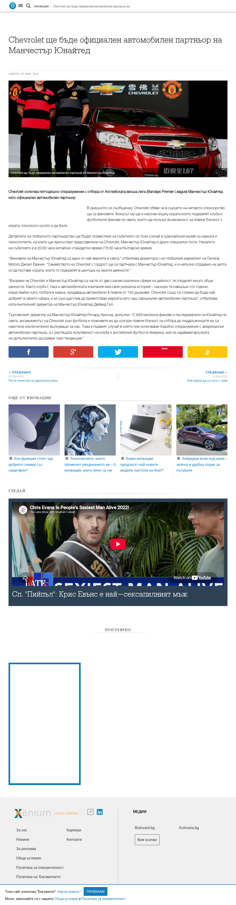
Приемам (96, 891)
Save (165, 348)
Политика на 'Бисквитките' (38, 877)
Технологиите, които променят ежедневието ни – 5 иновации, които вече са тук (90, 464)
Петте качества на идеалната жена (33, 380)
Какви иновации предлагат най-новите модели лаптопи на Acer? (142, 464)
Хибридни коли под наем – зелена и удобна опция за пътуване (201, 464)
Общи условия (66, 898)
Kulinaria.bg (189, 828)
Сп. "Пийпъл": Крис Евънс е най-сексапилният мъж (100, 594)
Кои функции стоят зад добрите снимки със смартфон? (31, 464)
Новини (22, 839)
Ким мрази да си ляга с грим (207, 380)
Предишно (20, 372)
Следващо (216, 372)
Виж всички (147, 840)
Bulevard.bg (145, 828)
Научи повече (68, 891)
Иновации (41, 6)
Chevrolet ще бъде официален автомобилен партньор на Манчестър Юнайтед (91, 7)
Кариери (74, 830)
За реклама (26, 849)
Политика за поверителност (104, 898)
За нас (21, 830)
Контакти (74, 839)
